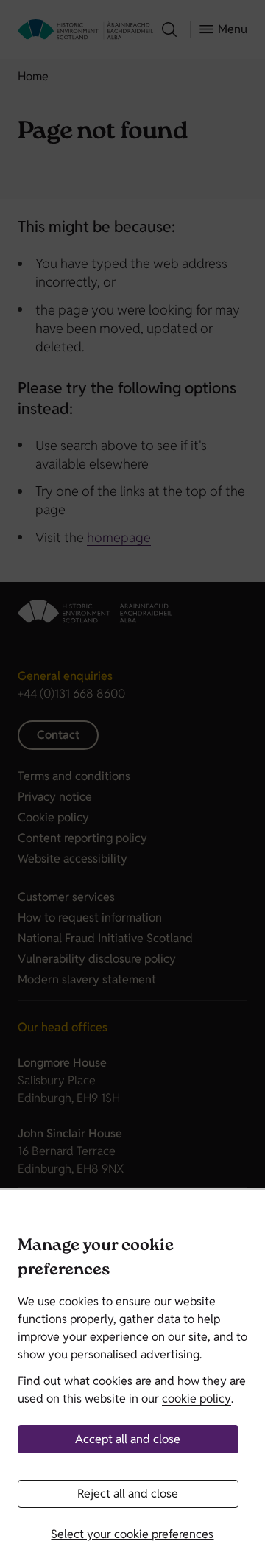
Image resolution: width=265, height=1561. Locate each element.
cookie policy (196, 1398)
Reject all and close (127, 1493)
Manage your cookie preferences (96, 1259)
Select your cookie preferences (132, 1534)
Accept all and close (127, 1439)
